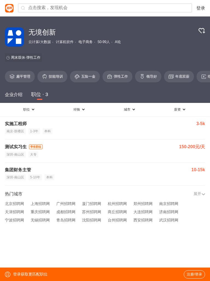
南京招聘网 (168, 203)
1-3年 (34, 131)
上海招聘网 (40, 203)
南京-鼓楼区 (15, 131)
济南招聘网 (168, 212)
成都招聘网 (65, 212)
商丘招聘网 (117, 212)
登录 (200, 8)
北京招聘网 (14, 203)
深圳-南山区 (15, 154)
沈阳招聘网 (91, 220)
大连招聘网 (143, 212)
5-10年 (35, 177)
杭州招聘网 (117, 203)
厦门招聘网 (91, 203)
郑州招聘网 (143, 203)
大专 (33, 154)
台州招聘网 (117, 220)
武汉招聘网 (168, 220)
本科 (47, 131)
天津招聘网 (14, 212)
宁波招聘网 (14, 220)
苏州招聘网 (91, 212)
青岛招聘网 (65, 220)
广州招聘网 (65, 203)
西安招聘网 (143, 220)
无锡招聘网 (40, 220)
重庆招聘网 (40, 212)
